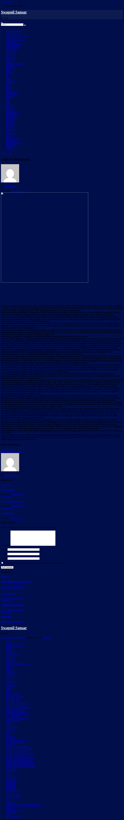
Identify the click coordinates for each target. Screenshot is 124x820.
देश (7, 75)
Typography (10, 812)
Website (4, 558)
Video (8, 815)
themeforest (10, 802)
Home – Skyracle (12, 694)
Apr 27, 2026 (6, 598)
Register (9, 775)
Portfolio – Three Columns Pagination (20, 758)
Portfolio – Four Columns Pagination (20, 749)
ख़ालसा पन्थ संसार (12, 138)
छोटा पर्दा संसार (11, 94)
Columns (9, 672)
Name (4, 549)
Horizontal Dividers (13, 721)
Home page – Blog (13, 699)
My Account (10, 738)
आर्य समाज (9, 121)
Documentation (12, 681)
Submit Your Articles (14, 797)
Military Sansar (7, 153)
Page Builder (11, 745)
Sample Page (11, 782)
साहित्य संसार (10, 125)
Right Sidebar (11, 780)
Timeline (9, 808)
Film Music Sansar (13, 38)
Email (4, 554)
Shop (8, 793)
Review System (12, 777)
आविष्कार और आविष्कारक (15, 64)
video (8, 101)
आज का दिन (10, 66)
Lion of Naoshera (8, 490)
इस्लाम (8, 136)
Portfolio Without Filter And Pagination (21, 767)
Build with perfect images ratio (17, 664)
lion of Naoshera (7, 450)
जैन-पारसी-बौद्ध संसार (13, 143)
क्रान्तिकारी (10, 59)
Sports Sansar (11, 57)
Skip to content (6, 2)
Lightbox (9, 732)
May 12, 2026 (6, 587)
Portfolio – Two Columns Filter (18, 760)
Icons (8, 725)
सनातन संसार (10, 134)
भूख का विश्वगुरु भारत (13, 817)
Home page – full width (15, 710)
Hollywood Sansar (13, 46)
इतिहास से (9, 127)
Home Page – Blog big (14, 701)
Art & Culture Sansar (14, 31)
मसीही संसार (10, 140)
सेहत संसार (10, 129)
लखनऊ (8, 62)
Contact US (10, 677)
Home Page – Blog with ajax (17, 703)
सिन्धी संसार (10, 147)
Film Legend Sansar (13, 44)
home (8, 692)
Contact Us (10, 675)
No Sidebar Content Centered (17, 740)
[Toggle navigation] (2, 22)
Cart (7, 668)
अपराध (8, 70)
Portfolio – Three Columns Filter (18, 756)
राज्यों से (8, 79)
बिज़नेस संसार (11, 81)
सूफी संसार (10, 149)
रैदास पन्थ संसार (11, 145)
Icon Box (9, 723)
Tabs (7, 799)
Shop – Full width (13, 795)
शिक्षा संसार (10, 97)
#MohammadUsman (19, 191)
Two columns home (13, 810)
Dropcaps (9, 683)
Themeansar (46, 638)
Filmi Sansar (10, 42)
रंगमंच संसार (10, 123)
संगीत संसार (10, 119)
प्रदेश (8, 77)
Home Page (15, 716)
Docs (8, 679)
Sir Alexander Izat (8, 593)
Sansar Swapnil (18, 587)
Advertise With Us (13, 655)
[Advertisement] (62, 293)
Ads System (10, 653)
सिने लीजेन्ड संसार (12, 112)
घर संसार (9, 132)
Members (9, 736)
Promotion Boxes (12, 771)
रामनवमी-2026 (6, 617)
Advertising (10, 657)
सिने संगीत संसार (12, 116)
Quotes (8, 773)
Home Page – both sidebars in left (19, 707)
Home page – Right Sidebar (16, 718)
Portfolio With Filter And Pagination (19, 764)
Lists (7, 734)
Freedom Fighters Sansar (15, 40)
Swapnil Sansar (14, 12)
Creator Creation (12, 33)
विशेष (7, 90)
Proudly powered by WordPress (13, 638)
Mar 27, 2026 (6, 610)
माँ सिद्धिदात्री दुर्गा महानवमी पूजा (12, 605)
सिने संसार (9, 110)
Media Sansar (11, 51)
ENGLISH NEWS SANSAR (17, 35)
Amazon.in (10, 659)
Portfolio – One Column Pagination (19, 753)
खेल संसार (9, 73)
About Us (9, 644)
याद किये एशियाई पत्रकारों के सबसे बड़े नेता (16, 582)
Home (8, 642)
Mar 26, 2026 (6, 622)
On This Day (11, 55)
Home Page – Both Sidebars (16, 705)
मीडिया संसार (10, 108)
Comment (5, 545)
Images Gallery (11, 727)
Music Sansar (11, 53)
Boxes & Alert (11, 662)
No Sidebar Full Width (14, 742)
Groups (9, 688)
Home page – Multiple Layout (17, 714)
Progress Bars (11, 769)
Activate (9, 648)
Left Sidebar (10, 729)
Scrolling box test (12, 791)
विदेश (7, 86)
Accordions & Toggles (14, 646)
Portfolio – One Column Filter (17, 751)
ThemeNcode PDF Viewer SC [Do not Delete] (24, 806)
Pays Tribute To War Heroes (12, 452)
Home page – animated (14, 697)
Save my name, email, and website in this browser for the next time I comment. (34, 563)
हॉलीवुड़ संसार (11, 114)
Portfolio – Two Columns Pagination (20, 762)
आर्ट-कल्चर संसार (12, 92)
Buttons (9, 666)
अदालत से (9, 68)
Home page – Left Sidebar (16, 712)
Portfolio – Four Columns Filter (18, 747)
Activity (9, 651)
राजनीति (9, 84)
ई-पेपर (8, 99)
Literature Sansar (12, 49)
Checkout (9, 670)
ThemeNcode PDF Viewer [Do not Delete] (22, 804)
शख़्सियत (9, 88)
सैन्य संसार (9, 105)
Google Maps (11, 686)
